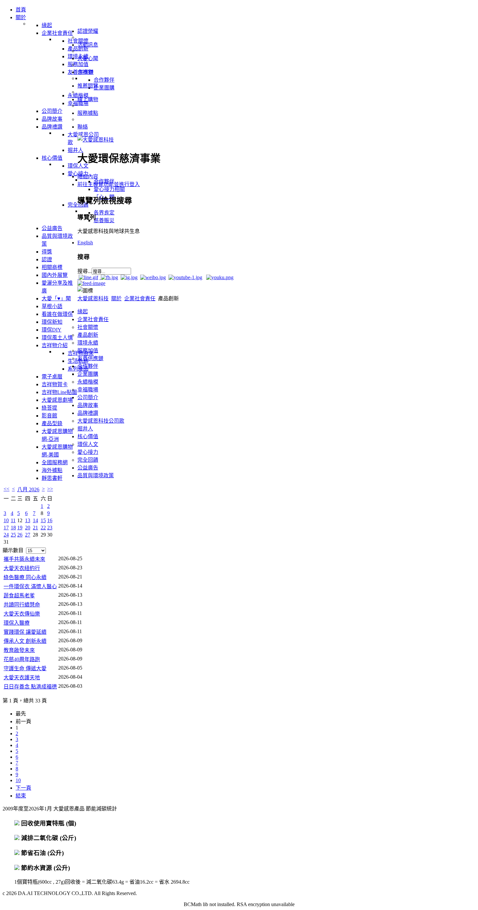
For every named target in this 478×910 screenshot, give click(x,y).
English (85, 242)
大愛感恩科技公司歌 (100, 421)
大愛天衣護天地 (22, 677)
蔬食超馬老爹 (19, 595)
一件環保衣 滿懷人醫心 (30, 586)
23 (49, 527)
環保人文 (87, 444)
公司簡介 (87, 397)
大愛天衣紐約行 (22, 568)
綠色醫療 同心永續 (25, 577)
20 (27, 527)
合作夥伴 (87, 366)
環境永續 (87, 343)
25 (13, 534)
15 (43, 520)
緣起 (82, 311)
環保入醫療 (17, 623)
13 (27, 520)
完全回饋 (87, 460)
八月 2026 (28, 489)
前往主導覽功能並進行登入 (108, 184)
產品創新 (87, 335)
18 (13, 527)
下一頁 (23, 788)
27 (27, 534)
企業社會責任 (139, 298)
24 (6, 534)
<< (6, 489)
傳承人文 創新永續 (25, 641)
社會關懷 (87, 327)
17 (6, 527)
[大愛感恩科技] (95, 140)
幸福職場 (87, 389)
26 (19, 534)
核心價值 (87, 436)
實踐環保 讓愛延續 (25, 632)
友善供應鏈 (90, 358)
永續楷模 (87, 382)
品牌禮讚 (87, 413)
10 (6, 520)
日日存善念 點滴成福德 (30, 686)
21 (35, 527)
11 (13, 520)
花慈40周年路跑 (22, 659)
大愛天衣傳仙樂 (22, 614)
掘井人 (85, 428)
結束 (21, 795)
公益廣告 (87, 467)
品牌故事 (87, 405)
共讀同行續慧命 (22, 604)
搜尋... (84, 271)
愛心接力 (87, 452)
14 (35, 520)
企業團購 (87, 374)
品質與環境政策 (95, 475)
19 (19, 527)
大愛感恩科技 (93, 298)
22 (43, 527)
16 (49, 520)
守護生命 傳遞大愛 (25, 668)
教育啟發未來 (19, 650)
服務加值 (87, 350)
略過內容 (87, 176)
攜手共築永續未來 (24, 559)
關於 (116, 298)
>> (50, 489)
